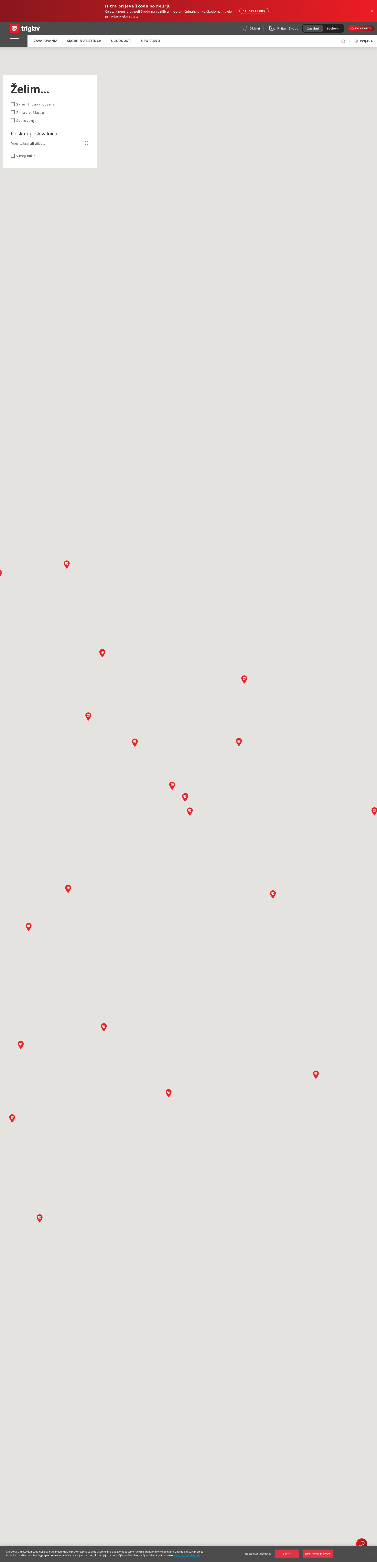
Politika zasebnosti (187, 1555)
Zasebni (313, 28)
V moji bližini (26, 156)
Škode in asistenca (84, 41)
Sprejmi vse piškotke (318, 1553)
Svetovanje (26, 120)
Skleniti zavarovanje (35, 104)
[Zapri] (370, 1553)
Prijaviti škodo (30, 112)
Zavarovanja (45, 41)
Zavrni (287, 1553)
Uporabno (150, 41)
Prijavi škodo (254, 11)
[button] (21, 1045)
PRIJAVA (366, 41)
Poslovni (333, 28)
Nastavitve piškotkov (258, 1553)
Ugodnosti (121, 41)
